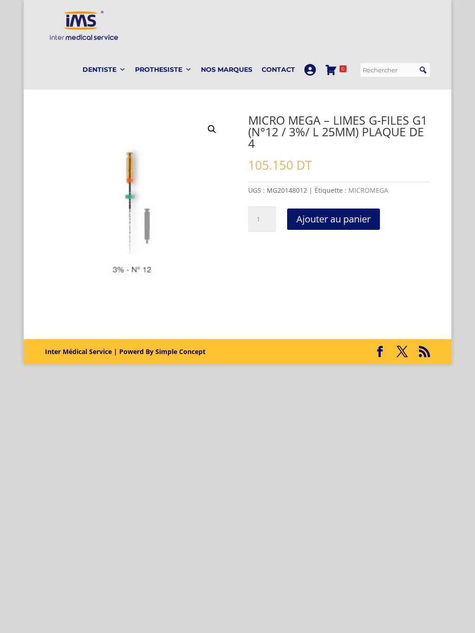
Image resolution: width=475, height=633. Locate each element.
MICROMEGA (368, 190)
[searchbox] (395, 70)
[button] (423, 70)
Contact (278, 69)
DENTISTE (99, 69)
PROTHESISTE (158, 69)
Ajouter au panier (333, 219)
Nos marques (226, 69)
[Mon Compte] (310, 70)
